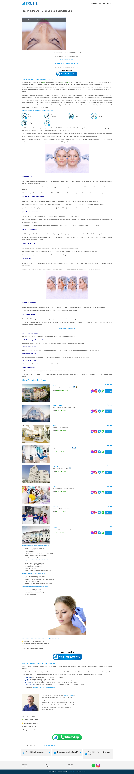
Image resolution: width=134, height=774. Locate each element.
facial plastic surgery (38, 687)
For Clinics (47, 766)
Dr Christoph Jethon (68, 695)
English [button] (109, 3)
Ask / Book (109, 391)
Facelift (35, 15)
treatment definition (50, 687)
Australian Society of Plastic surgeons (51, 745)
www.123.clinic (73, 771)
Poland (39, 15)
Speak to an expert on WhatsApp (67, 63)
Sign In (69, 766)
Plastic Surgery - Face (29, 15)
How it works (24, 766)
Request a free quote (67, 60)
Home (23, 15)
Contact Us (24, 764)
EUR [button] (104, 3)
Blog (100, 3)
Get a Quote (93, 3)
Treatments (70, 764)
